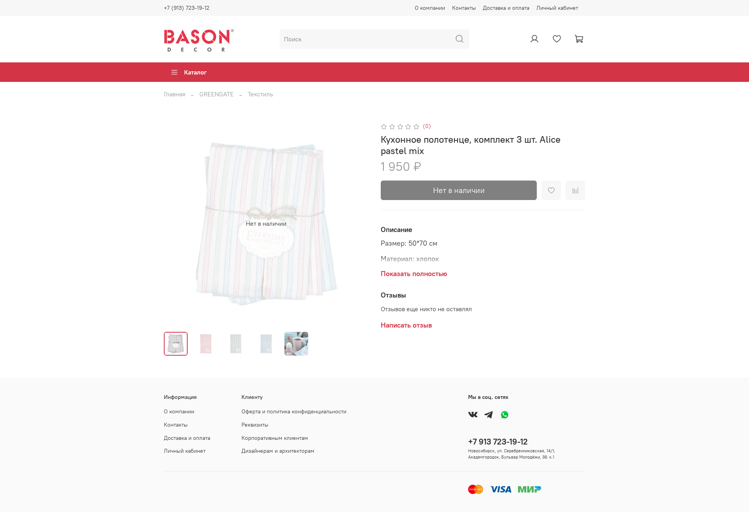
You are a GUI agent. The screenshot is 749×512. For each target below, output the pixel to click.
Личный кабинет (557, 7)
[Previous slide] (176, 223)
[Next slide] (355, 223)
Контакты (464, 7)
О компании (430, 7)
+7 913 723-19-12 (498, 441)
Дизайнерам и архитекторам (277, 450)
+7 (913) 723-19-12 (186, 7)
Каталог (195, 72)
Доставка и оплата (506, 7)
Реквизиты (254, 424)
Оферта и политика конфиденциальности (293, 411)
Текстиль (260, 94)
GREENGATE (216, 94)
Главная (174, 94)
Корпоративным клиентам (274, 437)
